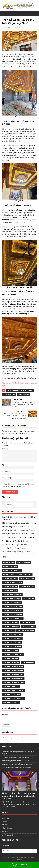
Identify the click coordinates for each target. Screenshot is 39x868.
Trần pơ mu (6, 227)
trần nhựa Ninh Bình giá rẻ (13, 691)
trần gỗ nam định (27, 587)
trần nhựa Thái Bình (11, 703)
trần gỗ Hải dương (27, 579)
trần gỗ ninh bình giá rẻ (12, 594)
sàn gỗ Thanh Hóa (10, 567)
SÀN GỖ (4, 825)
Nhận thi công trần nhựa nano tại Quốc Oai (17, 527)
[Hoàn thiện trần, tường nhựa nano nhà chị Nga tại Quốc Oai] (19, 790)
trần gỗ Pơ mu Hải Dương (12, 607)
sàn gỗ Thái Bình (9, 575)
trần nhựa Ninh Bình (11, 687)
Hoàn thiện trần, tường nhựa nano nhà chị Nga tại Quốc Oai (19, 794)
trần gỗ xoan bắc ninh (25, 631)
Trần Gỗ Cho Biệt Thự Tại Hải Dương (15, 541)
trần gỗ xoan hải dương (12, 635)
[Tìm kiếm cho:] (19, 505)
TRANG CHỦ (6, 832)
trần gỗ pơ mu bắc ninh (12, 603)
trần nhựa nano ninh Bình (13, 679)
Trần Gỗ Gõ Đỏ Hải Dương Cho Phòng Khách (18, 537)
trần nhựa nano (28, 663)
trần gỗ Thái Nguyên (11, 627)
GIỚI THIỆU (5, 818)
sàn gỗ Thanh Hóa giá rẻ (12, 570)
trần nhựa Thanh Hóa (11, 695)
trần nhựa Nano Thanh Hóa (13, 683)
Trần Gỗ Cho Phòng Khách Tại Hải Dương (16, 552)
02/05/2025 (7, 27)
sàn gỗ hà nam (8, 563)
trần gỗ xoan (24, 394)
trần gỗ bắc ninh (25, 575)
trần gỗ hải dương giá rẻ (12, 583)
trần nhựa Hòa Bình (10, 659)
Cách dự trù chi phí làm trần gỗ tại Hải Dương (18, 534)
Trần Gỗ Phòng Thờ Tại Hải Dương (14, 548)
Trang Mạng (6, 478)
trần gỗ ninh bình (10, 591)
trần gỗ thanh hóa (10, 623)
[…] (16, 806)
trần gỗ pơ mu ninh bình (12, 615)
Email (5, 715)
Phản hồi (5, 449)
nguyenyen (17, 27)
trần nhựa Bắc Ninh (10, 651)
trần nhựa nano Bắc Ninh (13, 667)
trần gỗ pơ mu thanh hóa (12, 619)
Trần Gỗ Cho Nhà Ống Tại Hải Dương (15, 544)
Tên (3, 465)
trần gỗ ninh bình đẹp (11, 599)
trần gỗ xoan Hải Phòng (12, 639)
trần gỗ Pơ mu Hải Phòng (12, 611)
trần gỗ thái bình (27, 623)
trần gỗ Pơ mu (9, 394)
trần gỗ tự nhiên (28, 627)
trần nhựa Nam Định (11, 663)
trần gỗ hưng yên (10, 579)
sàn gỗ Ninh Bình (23, 563)
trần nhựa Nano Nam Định (13, 675)
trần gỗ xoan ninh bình (12, 643)
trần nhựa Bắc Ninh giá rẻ (13, 655)
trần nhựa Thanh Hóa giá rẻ (13, 699)
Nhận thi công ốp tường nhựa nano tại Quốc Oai (19, 523)
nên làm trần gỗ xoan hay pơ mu (20, 390)
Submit (6, 724)
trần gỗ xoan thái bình (12, 647)
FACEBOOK (5, 845)
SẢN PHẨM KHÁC (7, 828)
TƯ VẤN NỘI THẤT (7, 835)
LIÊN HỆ (4, 821)
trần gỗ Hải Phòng (10, 587)
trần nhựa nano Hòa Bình (13, 671)
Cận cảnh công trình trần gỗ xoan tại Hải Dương (19, 530)
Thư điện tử (6, 471)
